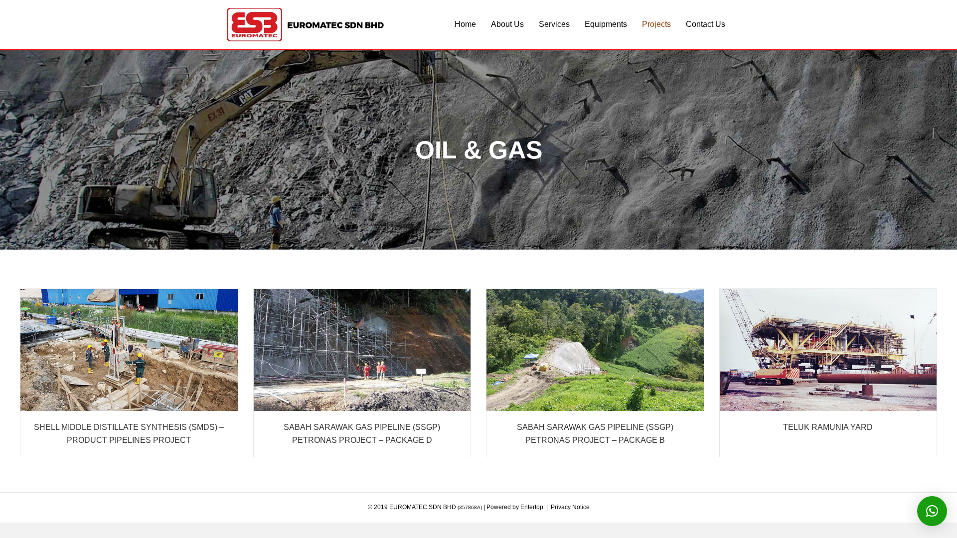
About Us (507, 24)
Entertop (531, 507)
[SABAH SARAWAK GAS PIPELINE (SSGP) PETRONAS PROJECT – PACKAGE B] (595, 349)
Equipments (606, 24)
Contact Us (705, 24)
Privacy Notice (570, 507)
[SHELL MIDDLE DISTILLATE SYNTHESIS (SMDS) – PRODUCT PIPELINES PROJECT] (129, 349)
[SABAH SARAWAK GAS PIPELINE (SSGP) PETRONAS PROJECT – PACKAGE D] (362, 349)
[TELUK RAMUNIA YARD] (828, 349)
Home (465, 24)
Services (554, 24)
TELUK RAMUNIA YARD (828, 427)
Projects (656, 24)
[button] (932, 511)
